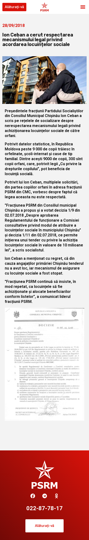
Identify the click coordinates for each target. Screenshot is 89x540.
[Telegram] (44, 496)
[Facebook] (32, 496)
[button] (83, 7)
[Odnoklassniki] (56, 496)
